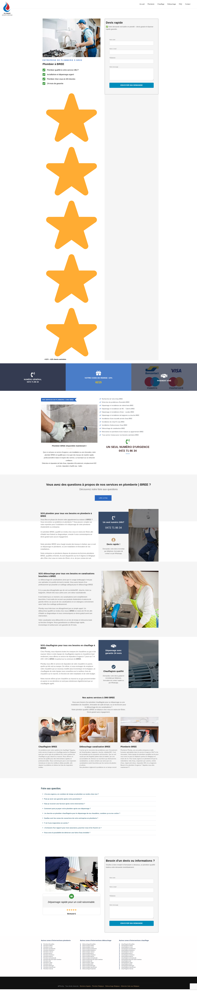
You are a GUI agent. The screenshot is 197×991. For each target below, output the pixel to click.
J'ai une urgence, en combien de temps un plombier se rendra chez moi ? (71, 794)
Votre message (113, 67)
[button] (98, 794)
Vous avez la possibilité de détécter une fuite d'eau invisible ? (67, 833)
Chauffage (160, 4)
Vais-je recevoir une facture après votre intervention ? (64, 804)
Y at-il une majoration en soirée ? (56, 823)
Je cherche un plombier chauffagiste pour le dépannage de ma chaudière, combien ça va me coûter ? (82, 813)
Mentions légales (85, 986)
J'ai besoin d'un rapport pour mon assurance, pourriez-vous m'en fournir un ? (72, 828)
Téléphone (112, 58)
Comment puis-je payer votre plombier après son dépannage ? (67, 808)
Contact (187, 4)
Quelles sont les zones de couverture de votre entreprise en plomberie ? (71, 818)
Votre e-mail (112, 49)
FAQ (180, 4)
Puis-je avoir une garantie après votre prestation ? (63, 799)
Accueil (142, 4)
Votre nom (112, 39)
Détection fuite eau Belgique (130, 986)
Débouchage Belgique (112, 986)
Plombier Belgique (98, 986)
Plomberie (151, 4)
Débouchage (171, 4)
